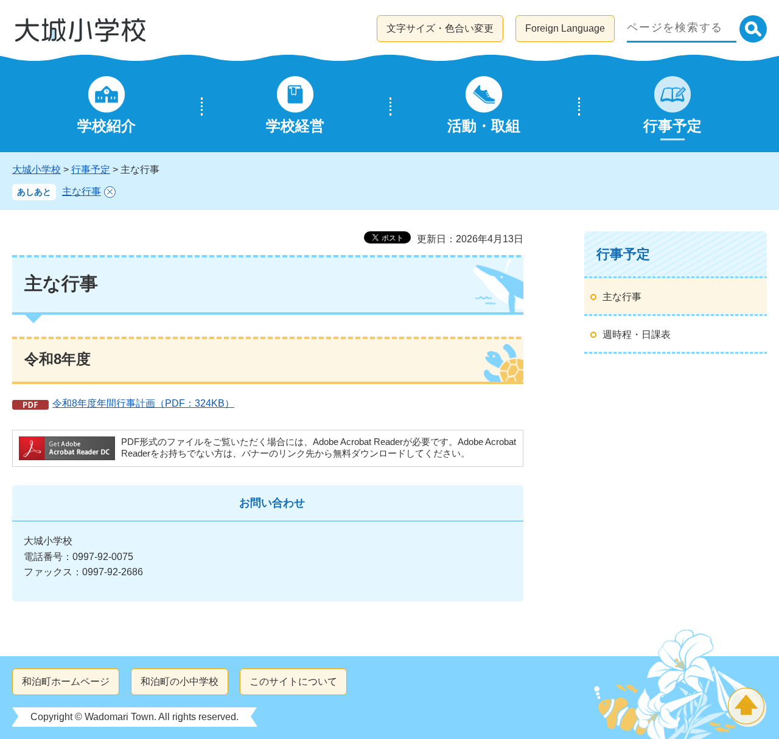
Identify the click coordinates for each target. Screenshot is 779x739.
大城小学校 (36, 169)
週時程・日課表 (637, 334)
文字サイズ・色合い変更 (440, 28)
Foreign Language (565, 28)
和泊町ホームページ (66, 681)
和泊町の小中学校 (179, 681)
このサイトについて (293, 681)
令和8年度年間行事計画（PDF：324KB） (143, 403)
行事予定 (90, 169)
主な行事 (81, 191)
